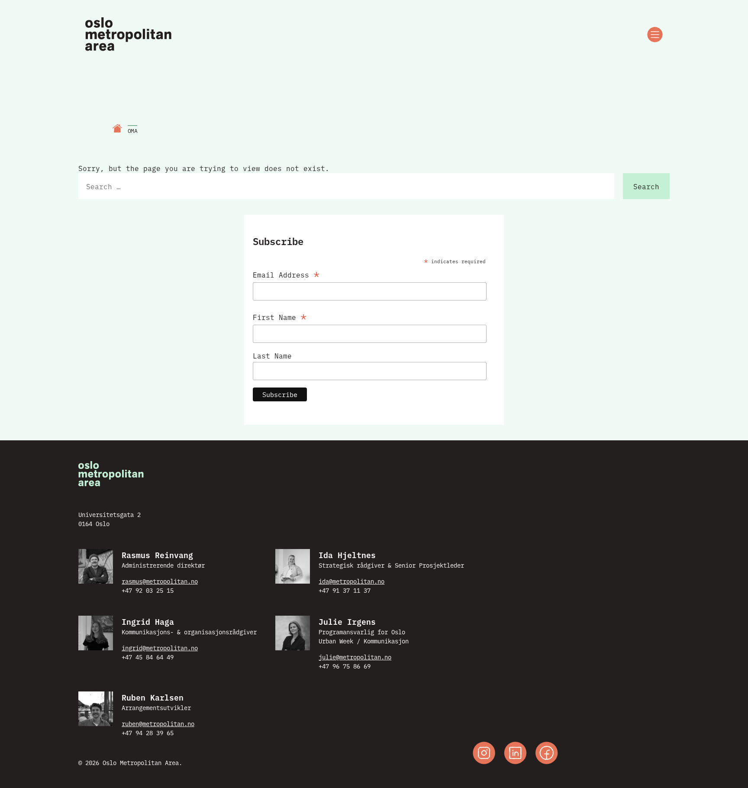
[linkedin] (515, 754)
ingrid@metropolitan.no (160, 647)
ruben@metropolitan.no (158, 723)
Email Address (286, 273)
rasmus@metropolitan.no (160, 581)
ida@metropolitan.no (351, 581)
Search (646, 186)
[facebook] (546, 754)
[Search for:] (346, 186)
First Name (279, 315)
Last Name (272, 355)
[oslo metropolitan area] (129, 34)
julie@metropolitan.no (355, 656)
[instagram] (484, 754)
